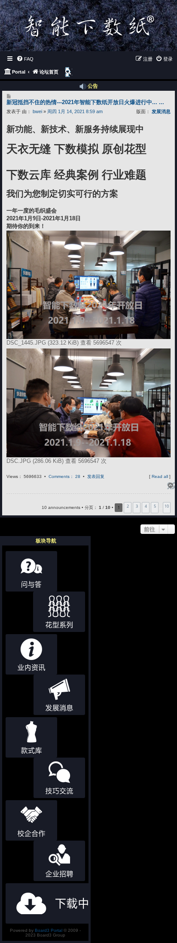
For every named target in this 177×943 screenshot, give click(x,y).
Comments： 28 (64, 476)
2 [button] (128, 506)
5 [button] (155, 506)
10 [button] (167, 506)
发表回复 (95, 476)
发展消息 (161, 111)
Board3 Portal (48, 930)
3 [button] (137, 506)
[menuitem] (25, 59)
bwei (37, 111)
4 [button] (146, 506)
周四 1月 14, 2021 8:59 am (75, 111)
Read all (160, 476)
